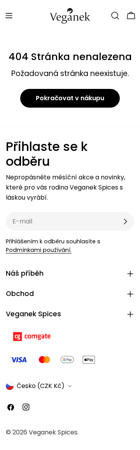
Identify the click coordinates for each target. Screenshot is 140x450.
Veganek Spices (53, 432)
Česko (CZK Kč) (41, 385)
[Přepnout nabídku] (9, 15)
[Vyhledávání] (115, 15)
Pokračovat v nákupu (70, 98)
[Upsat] (125, 221)
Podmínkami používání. (39, 250)
